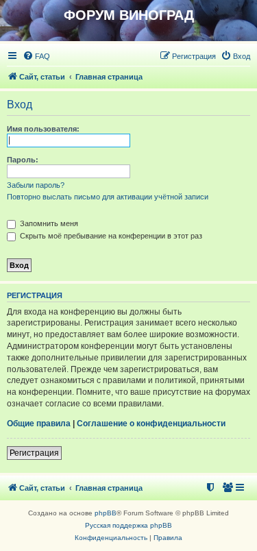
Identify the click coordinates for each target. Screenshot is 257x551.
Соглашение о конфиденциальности (151, 423)
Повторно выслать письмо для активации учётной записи (107, 197)
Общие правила (39, 423)
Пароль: (22, 160)
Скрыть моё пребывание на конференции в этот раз (110, 236)
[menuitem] (36, 56)
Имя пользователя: (43, 129)
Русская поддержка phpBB (128, 525)
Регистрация (34, 453)
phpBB (106, 513)
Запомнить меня (48, 223)
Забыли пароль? (35, 185)
